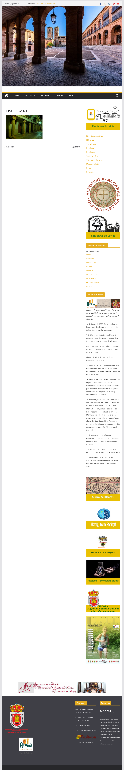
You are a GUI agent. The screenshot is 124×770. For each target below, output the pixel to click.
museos (116, 725)
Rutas (88, 168)
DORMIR (59, 96)
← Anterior (9, 146)
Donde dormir (92, 152)
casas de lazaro (104, 719)
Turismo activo (92, 156)
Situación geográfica (94, 136)
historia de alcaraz (113, 722)
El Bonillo (104, 722)
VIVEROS (89, 270)
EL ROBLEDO (91, 278)
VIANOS (89, 254)
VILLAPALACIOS (92, 274)
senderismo (104, 737)
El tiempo (90, 140)
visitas (109, 741)
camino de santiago (114, 716)
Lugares (110, 725)
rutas (106, 734)
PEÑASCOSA (91, 262)
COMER (70, 96)
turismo (112, 738)
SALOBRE (90, 258)
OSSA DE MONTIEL (93, 282)
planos (114, 731)
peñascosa (108, 731)
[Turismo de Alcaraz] (62, 8)
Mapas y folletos (93, 164)
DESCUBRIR (30, 96)
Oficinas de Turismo (94, 160)
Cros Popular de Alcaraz (45, 4)
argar (113, 712)
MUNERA (90, 286)
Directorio (90, 172)
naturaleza (103, 728)
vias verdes (103, 741)
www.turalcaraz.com (85, 742)
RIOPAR (89, 266)
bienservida (103, 716)
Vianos (117, 738)
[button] (20, 95)
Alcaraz (105, 711)
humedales (103, 725)
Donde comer (91, 148)
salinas (110, 734)
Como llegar (91, 144)
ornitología (110, 728)
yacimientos (108, 744)
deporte (112, 719)
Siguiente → (77, 146)
